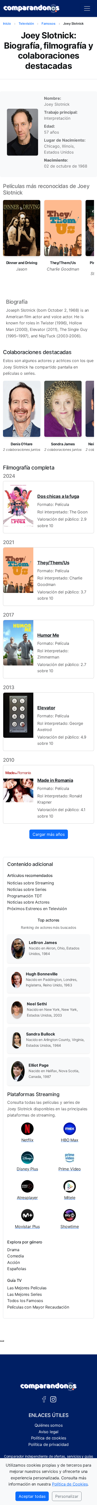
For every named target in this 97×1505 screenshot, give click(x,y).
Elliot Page (39, 1065)
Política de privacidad (48, 1444)
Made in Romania (55, 780)
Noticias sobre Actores (28, 902)
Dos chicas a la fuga (58, 496)
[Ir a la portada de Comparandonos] (48, 1386)
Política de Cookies (70, 1484)
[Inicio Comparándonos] (31, 8)
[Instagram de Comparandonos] (53, 1398)
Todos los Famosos (25, 1300)
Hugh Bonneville (42, 973)
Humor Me (48, 635)
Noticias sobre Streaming (30, 882)
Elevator (46, 707)
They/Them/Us (53, 562)
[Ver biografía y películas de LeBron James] (18, 948)
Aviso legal (48, 1431)
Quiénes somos (49, 1425)
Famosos (48, 23)
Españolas (16, 1268)
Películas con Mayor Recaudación (38, 1307)
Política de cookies (48, 1437)
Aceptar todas (32, 1496)
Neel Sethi (37, 1003)
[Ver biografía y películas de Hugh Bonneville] (16, 979)
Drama (13, 1249)
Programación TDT (24, 895)
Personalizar (66, 1496)
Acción (13, 1262)
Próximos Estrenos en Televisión (37, 908)
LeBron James (43, 942)
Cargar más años (49, 834)
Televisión (26, 23)
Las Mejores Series (24, 1294)
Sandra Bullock (40, 1034)
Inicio (7, 23)
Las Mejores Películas (27, 1287)
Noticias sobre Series (26, 889)
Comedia (15, 1255)
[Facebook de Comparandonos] (44, 1398)
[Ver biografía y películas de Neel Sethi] (17, 1009)
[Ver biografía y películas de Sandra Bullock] (16, 1039)
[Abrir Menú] (87, 8)
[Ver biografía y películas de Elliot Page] (18, 1070)
